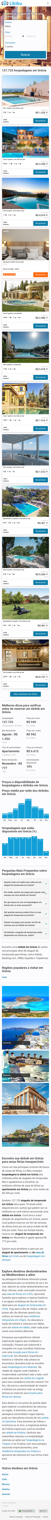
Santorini (6, 1494)
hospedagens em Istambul (22, 1367)
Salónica (6, 1489)
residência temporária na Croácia (20, 1451)
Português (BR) (27, 1511)
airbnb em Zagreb (34, 1378)
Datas (7, 32)
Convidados (10, 43)
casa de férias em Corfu (20, 1294)
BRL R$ (42, 1511)
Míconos (6, 1484)
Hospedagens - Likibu (11, 2)
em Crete (14, 1256)
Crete (4, 977)
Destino (8, 22)
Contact (45, 1517)
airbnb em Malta (21, 1327)
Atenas (5, 1474)
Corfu (4, 1479)
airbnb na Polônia (15, 1432)
